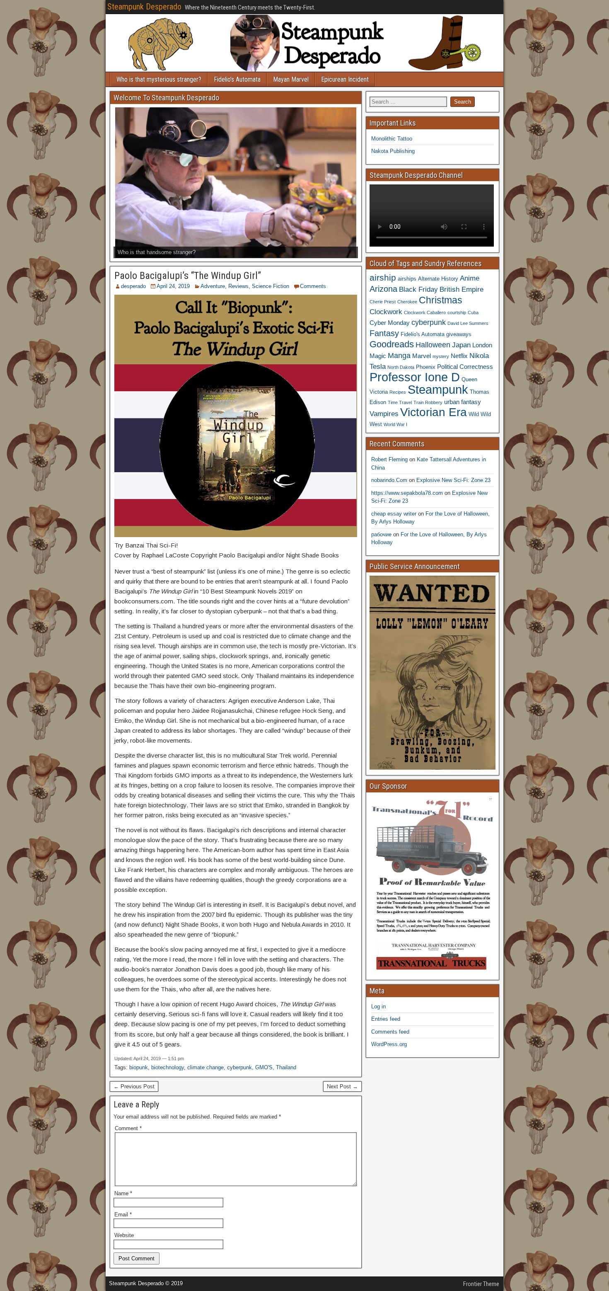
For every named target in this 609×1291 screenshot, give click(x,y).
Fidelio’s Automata (237, 79)
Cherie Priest (383, 301)
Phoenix (425, 367)
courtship (456, 312)
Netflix (459, 355)
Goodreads (392, 344)
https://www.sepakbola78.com (407, 493)
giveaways (458, 334)
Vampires (384, 413)
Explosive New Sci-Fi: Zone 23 (453, 480)
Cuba (473, 312)
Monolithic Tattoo (391, 139)
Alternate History (438, 279)
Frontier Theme (481, 1284)
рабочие (381, 534)
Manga (399, 355)
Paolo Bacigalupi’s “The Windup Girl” (187, 275)
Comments (313, 286)
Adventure (213, 286)
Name (123, 1193)
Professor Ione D (415, 377)
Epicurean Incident (345, 79)
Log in (378, 1006)
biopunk (138, 1067)
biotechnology (167, 1067)
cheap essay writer (393, 514)
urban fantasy (462, 401)
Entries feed (385, 1019)
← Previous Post (134, 1086)
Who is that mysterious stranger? (158, 79)
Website (124, 1235)
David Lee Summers (467, 323)
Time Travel (400, 402)
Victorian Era (433, 412)
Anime (469, 278)
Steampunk (438, 389)
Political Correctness (465, 366)
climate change (205, 1067)
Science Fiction (270, 286)
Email (123, 1214)
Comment (128, 1128)
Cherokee (407, 301)
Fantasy (384, 333)
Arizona (383, 288)
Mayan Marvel (291, 79)
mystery (441, 356)
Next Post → (342, 1086)
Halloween (433, 344)
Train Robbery (427, 402)
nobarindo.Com (389, 480)
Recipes (397, 392)
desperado (133, 286)
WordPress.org (389, 1044)
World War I (395, 424)
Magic (378, 355)
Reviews (238, 286)
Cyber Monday (390, 322)
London (482, 345)
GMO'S (264, 1067)
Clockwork (386, 312)
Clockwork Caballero (425, 312)
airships (407, 279)
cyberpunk (239, 1067)
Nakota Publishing (393, 151)
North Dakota (400, 367)
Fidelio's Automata (423, 334)
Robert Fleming (389, 459)
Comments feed (390, 1032)
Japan (461, 345)
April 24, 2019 (173, 286)
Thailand (286, 1067)
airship (383, 277)
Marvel (421, 355)
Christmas (440, 300)
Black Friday (418, 289)
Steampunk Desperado (144, 7)
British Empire (461, 289)
